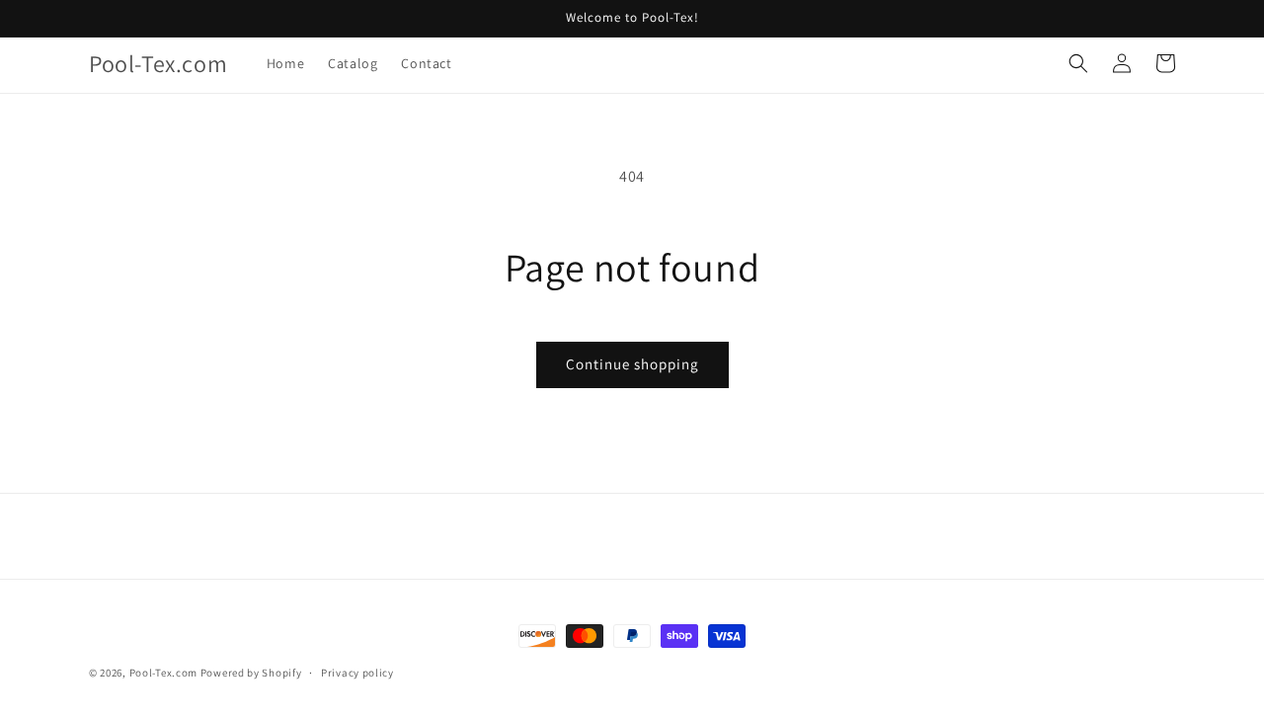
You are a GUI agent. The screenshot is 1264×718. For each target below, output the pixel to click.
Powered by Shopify (251, 672)
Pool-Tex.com (163, 672)
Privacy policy (357, 672)
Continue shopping (632, 364)
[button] (1078, 63)
